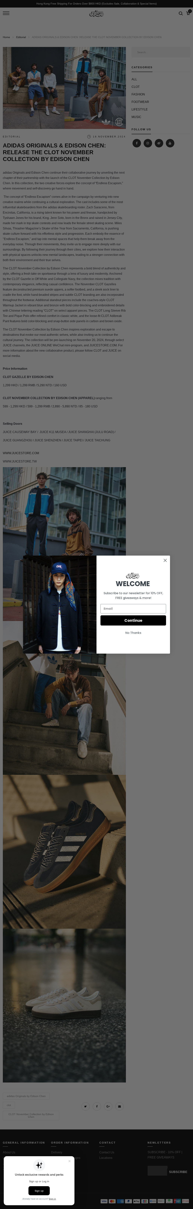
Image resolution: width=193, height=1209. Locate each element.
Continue (133, 620)
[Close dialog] (165, 560)
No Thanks (133, 633)
